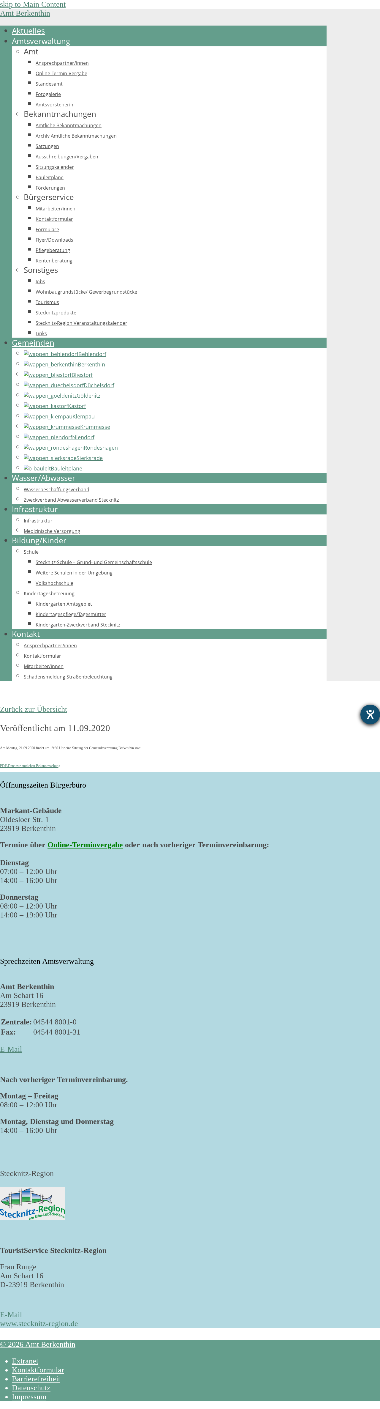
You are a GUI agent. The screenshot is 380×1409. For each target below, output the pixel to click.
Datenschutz (31, 1387)
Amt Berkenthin (25, 13)
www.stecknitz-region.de (39, 1323)
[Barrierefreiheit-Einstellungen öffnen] (370, 714)
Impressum (29, 1396)
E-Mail (11, 1049)
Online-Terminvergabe (85, 844)
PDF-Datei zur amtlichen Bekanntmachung (30, 766)
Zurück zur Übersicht (33, 709)
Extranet (25, 1361)
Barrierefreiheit (36, 1379)
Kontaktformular (38, 1370)
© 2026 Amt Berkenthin (37, 1344)
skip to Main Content (33, 4)
